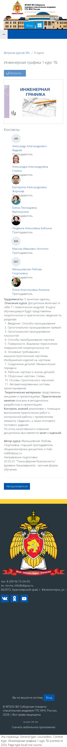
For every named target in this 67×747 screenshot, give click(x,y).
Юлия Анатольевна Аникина (31, 290)
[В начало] (33, 543)
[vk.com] (5, 598)
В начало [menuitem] (15, 18)
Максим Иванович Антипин (30, 248)
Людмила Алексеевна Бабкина (32, 228)
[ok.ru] (14, 598)
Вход (29, 25)
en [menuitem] (57, 18)
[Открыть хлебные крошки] (4, 34)
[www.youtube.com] (24, 598)
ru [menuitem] (52, 18)
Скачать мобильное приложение (33, 727)
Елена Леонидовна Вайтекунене (24, 210)
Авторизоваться (17, 486)
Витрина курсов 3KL (17, 53)
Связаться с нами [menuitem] (36, 18)
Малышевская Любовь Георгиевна (27, 271)
